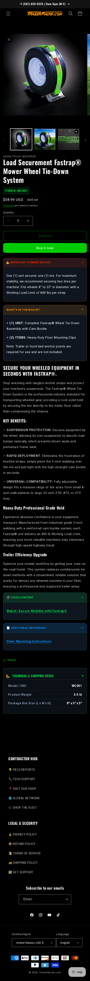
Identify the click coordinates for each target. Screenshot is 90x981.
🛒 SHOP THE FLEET (22, 807)
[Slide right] (85, 140)
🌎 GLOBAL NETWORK (24, 798)
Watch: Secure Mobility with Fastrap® (36, 611)
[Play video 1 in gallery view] (69, 139)
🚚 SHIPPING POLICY (23, 862)
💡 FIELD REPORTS (21, 769)
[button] (8, 13)
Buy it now (45, 248)
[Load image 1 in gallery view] (21, 139)
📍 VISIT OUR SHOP (22, 788)
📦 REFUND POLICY (22, 844)
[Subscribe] (66, 899)
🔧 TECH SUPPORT (21, 779)
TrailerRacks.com (50, 972)
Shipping (8, 205)
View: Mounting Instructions (28, 641)
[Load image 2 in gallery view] (45, 139)
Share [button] (11, 660)
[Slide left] (4, 140)
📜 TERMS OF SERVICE (24, 853)
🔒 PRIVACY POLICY (22, 834)
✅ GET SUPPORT (20, 872)
